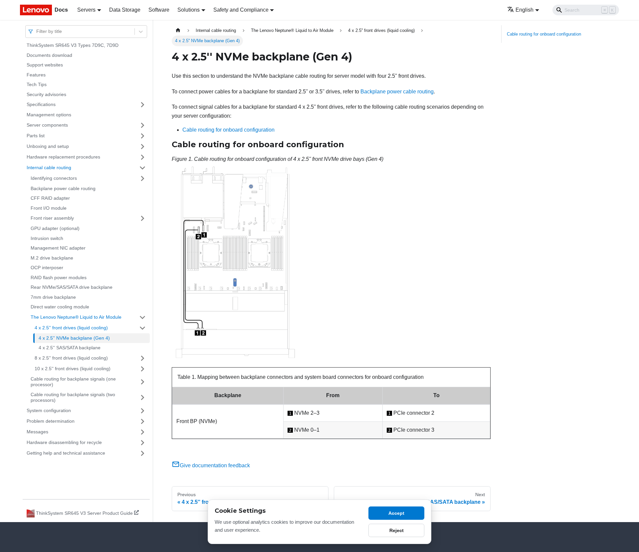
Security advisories (46, 94)
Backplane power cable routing (63, 188)
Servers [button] (86, 10)
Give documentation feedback (215, 465)
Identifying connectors (54, 178)
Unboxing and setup (48, 146)
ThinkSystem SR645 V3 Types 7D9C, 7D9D (72, 45)
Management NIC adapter (58, 248)
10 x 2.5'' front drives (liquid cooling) (72, 368)
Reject (396, 530)
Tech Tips (37, 84)
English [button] (524, 10)
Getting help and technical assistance (66, 453)
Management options (49, 114)
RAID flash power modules (59, 277)
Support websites (45, 64)
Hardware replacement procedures (63, 157)
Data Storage (124, 10)
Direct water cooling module (60, 306)
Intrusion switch (47, 238)
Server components (47, 125)
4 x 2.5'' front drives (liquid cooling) (71, 327)
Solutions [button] (188, 10)
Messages (37, 431)
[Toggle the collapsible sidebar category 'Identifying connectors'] (142, 178)
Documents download (49, 55)
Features (36, 74)
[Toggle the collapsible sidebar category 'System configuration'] (142, 410)
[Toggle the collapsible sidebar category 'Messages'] (142, 432)
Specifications (41, 104)
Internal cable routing (49, 167)
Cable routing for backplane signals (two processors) (73, 397)
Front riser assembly (52, 218)
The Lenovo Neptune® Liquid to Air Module (76, 317)
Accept (396, 513)
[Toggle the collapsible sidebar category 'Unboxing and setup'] (142, 146)
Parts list (36, 135)
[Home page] (178, 30)
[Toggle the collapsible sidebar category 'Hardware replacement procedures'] (142, 157)
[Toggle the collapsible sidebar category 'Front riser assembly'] (142, 218)
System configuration (49, 410)
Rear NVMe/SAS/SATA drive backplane (71, 287)
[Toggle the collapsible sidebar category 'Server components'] (142, 125)
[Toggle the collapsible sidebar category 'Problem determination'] (142, 421)
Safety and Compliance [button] (241, 10)
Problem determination (51, 421)
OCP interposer (47, 267)
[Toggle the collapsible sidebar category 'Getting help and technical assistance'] (142, 453)
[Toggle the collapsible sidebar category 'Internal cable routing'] (142, 168)
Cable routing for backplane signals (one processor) (73, 381)
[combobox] (37, 31)
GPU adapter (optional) (55, 228)
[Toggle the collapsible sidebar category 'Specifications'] (142, 104)
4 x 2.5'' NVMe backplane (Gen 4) (74, 338)
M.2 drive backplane (52, 258)
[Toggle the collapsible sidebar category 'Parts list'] (142, 136)
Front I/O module (49, 208)
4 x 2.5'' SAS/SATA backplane (70, 347)
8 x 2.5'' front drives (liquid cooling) (71, 358)
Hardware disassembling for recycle (64, 442)
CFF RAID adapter (50, 198)
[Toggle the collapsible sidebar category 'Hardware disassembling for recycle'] (142, 442)
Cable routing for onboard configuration (228, 130)
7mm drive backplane (53, 297)
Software (158, 10)
